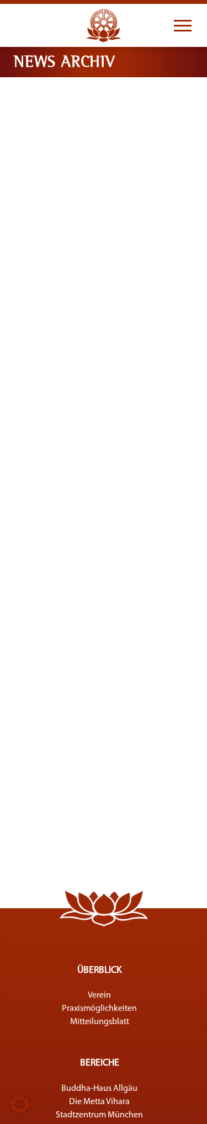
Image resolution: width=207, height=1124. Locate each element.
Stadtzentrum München (99, 1115)
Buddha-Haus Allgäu (99, 1088)
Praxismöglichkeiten (99, 1008)
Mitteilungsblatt (99, 1022)
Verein (99, 995)
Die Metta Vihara (99, 1102)
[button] (20, 1104)
